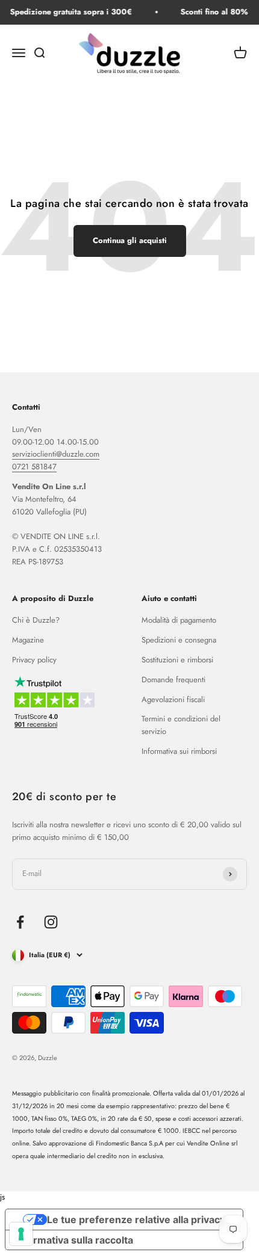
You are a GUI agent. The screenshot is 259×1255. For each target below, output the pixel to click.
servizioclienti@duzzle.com (55, 454)
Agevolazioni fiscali (173, 699)
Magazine (28, 640)
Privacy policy (34, 659)
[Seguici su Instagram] (51, 922)
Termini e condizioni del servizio (181, 725)
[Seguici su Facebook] (20, 922)
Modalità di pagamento (179, 620)
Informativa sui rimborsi (179, 751)
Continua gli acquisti (130, 240)
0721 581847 (34, 466)
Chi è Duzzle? (36, 620)
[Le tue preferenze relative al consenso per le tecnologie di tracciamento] (21, 1234)
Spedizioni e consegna (179, 640)
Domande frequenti (173, 679)
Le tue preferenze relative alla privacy (136, 1219)
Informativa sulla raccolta (74, 1240)
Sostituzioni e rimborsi (177, 659)
